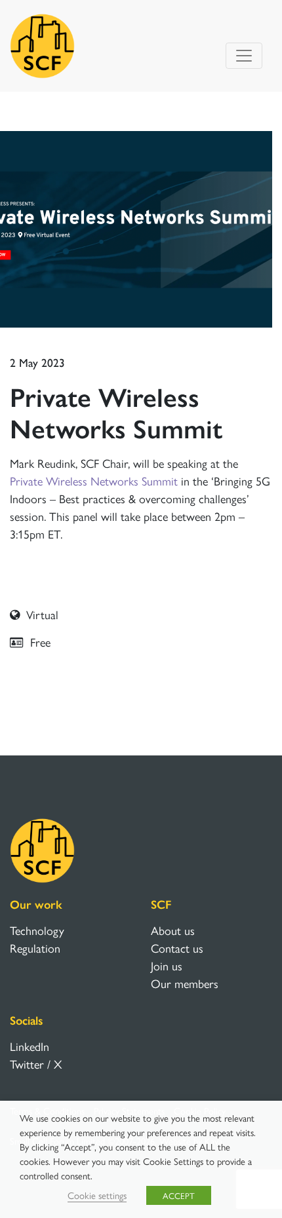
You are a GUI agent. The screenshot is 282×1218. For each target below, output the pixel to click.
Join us (166, 965)
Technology (37, 930)
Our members (184, 983)
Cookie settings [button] (97, 1195)
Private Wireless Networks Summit (94, 480)
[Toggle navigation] (244, 56)
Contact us (177, 948)
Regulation (35, 948)
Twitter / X (36, 1064)
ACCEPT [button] (179, 1195)
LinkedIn (29, 1046)
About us (173, 930)
